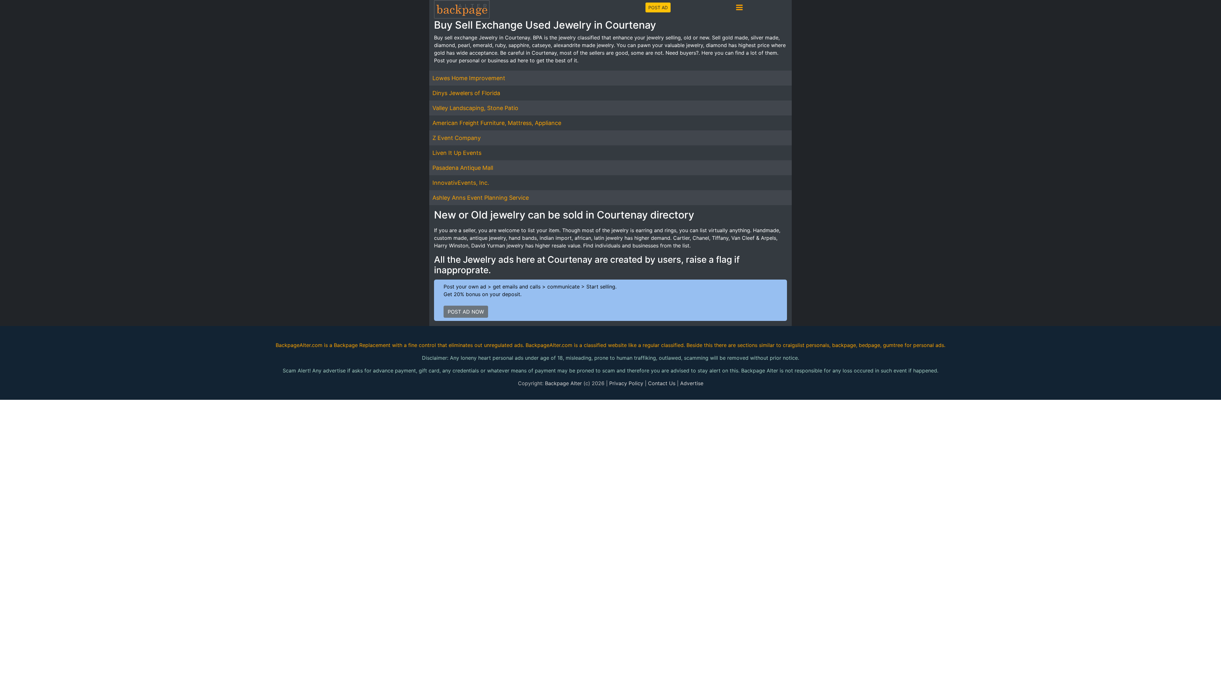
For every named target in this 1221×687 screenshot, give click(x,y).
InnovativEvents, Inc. (460, 182)
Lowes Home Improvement (468, 78)
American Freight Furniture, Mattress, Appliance (496, 123)
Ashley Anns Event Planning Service (480, 197)
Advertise (691, 383)
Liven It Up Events (456, 152)
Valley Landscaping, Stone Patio (475, 108)
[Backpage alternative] (462, 9)
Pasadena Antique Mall (462, 167)
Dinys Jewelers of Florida (466, 93)
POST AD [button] (658, 7)
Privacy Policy (626, 383)
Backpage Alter (563, 383)
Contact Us (661, 383)
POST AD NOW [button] (466, 312)
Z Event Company (456, 138)
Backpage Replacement (362, 345)
